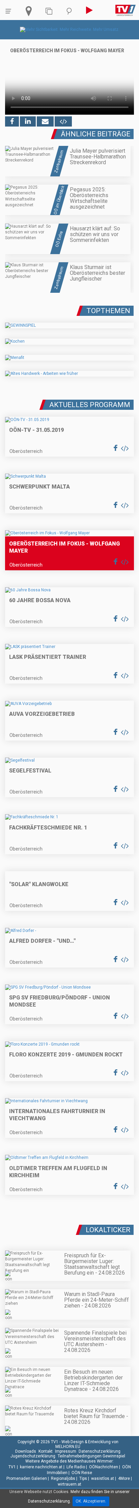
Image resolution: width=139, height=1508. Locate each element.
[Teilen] (45, 121)
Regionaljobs (63, 1478)
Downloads (25, 1451)
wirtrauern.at (69, 1484)
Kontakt (45, 1451)
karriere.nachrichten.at (41, 1467)
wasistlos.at (102, 1478)
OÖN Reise (82, 1472)
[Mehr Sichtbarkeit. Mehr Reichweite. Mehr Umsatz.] (69, 29)
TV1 (12, 1467)
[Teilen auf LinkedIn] (28, 121)
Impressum (65, 1451)
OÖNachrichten (103, 1467)
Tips (83, 1478)
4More (124, 1478)
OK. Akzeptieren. (91, 1501)
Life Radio (75, 1467)
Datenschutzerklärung (99, 1451)
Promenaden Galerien (26, 1478)
